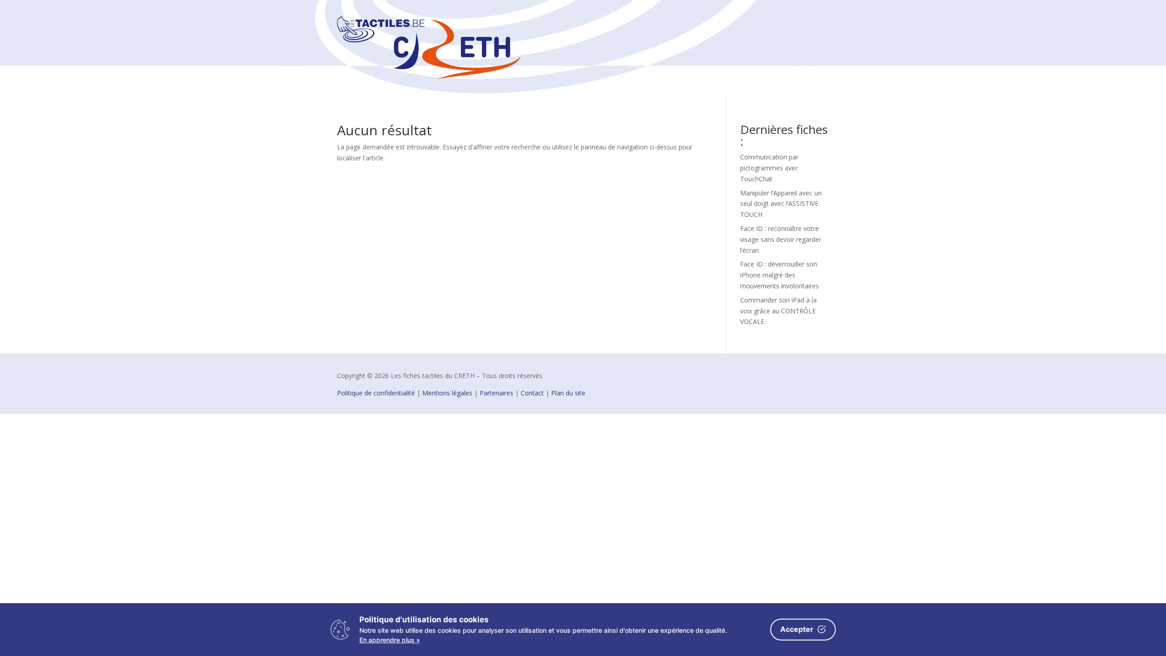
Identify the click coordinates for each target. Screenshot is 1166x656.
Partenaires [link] (496, 393)
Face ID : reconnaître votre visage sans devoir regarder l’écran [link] (780, 239)
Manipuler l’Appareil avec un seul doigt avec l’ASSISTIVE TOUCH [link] (781, 204)
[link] (429, 76)
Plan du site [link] (568, 393)
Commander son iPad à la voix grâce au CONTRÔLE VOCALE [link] (778, 311)
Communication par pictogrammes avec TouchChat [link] (769, 168)
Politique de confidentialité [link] (376, 393)
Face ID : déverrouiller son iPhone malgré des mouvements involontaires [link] (779, 275)
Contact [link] (532, 393)
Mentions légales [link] (447, 393)
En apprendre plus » (389, 640)
